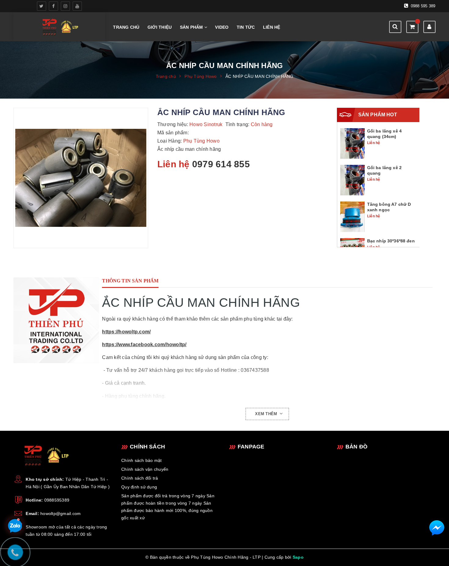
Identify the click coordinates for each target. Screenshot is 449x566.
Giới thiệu (160, 27)
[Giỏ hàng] (412, 26)
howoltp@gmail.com (60, 513)
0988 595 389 (422, 6)
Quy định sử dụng (139, 486)
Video (221, 27)
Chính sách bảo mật (141, 460)
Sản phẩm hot (377, 114)
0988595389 (57, 500)
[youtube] (77, 6)
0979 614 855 (221, 164)
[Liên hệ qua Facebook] (436, 527)
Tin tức (246, 27)
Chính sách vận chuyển (144, 469)
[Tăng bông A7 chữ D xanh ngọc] (352, 216)
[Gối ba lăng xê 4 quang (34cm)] (352, 143)
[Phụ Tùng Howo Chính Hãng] (56, 320)
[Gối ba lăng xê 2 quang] (352, 179)
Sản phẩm (192, 27)
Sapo (298, 557)
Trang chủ (126, 27)
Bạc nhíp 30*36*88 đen (391, 240)
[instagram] (65, 6)
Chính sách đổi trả (139, 478)
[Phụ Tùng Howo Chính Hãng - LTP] (60, 27)
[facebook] (53, 6)
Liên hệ (271, 27)
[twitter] (41, 6)
